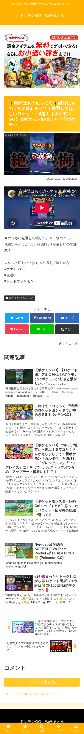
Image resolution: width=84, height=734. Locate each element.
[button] (75, 493)
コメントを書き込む (42, 682)
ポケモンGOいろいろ (21, 298)
